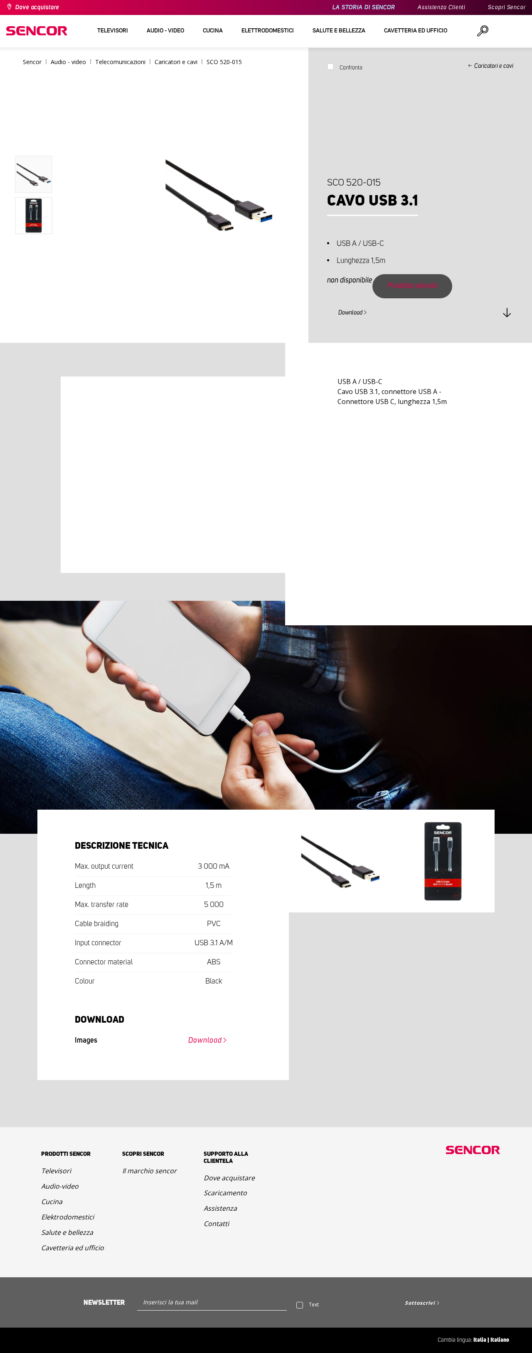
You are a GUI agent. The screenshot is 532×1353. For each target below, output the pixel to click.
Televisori (56, 1170)
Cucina (51, 1201)
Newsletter (104, 1302)
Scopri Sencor (507, 7)
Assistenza (220, 1208)
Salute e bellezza (67, 1232)
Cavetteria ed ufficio (72, 1247)
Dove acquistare (37, 7)
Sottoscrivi (420, 1302)
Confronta (351, 68)
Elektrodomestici (67, 1217)
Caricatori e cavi (493, 66)
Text (314, 1304)
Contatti (216, 1223)
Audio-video (60, 1186)
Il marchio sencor (149, 1170)
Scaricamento (225, 1192)
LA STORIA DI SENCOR (363, 7)
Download (350, 313)
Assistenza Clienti (442, 7)
